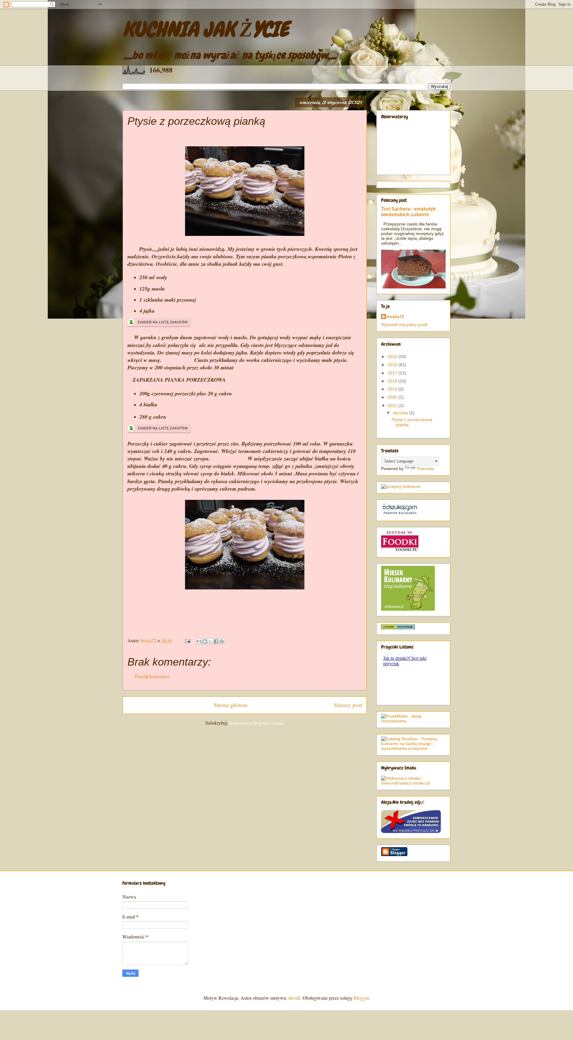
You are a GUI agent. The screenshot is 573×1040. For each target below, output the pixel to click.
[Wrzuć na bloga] (205, 641)
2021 (393, 405)
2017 (393, 373)
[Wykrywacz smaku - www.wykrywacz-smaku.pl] (413, 783)
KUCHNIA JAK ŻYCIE (206, 29)
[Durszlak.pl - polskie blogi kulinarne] (400, 486)
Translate (425, 468)
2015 (393, 356)
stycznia (401, 412)
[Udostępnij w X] (210, 641)
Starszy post (348, 705)
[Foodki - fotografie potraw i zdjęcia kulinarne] (399, 550)
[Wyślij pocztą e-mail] (199, 641)
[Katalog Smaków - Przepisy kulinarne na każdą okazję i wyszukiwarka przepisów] (413, 748)
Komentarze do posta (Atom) (256, 723)
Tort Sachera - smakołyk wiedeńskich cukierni (408, 211)
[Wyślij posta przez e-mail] (187, 640)
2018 (393, 381)
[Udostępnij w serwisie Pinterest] (222, 641)
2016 (393, 364)
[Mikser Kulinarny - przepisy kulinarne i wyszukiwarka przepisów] (408, 609)
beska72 (395, 316)
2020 (393, 397)
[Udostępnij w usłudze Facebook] (216, 641)
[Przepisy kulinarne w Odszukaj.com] (399, 513)
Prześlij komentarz (152, 676)
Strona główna (231, 705)
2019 (393, 389)
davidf (294, 998)
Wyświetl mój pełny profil (404, 324)
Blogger (361, 998)
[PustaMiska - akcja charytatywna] (413, 720)
